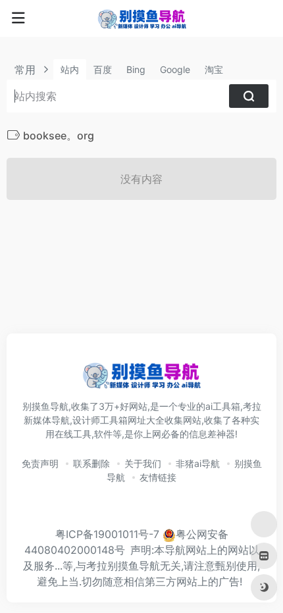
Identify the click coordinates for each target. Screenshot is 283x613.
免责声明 (40, 463)
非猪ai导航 (198, 463)
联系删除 (91, 463)
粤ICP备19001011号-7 (107, 534)
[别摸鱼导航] (141, 18)
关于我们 (142, 463)
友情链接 (158, 477)
